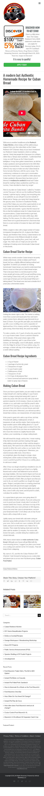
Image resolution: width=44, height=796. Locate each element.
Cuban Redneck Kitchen (10, 569)
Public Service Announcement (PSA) (17, 649)
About (32, 736)
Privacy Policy (9, 736)
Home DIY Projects (11, 645)
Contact (37, 736)
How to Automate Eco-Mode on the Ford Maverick (21, 687)
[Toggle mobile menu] (40, 3)
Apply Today (22, 64)
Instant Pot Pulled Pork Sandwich (16, 682)
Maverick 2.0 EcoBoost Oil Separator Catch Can (21, 717)
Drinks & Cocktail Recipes (13, 636)
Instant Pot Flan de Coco (13, 701)
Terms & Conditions (22, 736)
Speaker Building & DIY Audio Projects (17, 654)
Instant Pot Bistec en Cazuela (14, 678)
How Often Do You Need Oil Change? (17, 696)
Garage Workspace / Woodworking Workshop (20, 640)
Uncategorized (9, 659)
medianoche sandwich (18, 180)
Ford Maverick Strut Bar (12, 692)
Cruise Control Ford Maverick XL (15, 712)
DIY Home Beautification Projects (16, 631)
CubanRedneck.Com (22, 768)
